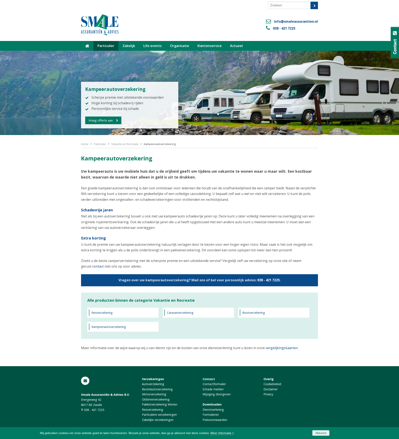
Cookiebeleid (272, 384)
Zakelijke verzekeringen (158, 420)
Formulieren (211, 415)
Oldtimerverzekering (156, 399)
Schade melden (213, 389)
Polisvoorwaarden (215, 420)
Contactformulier (214, 384)
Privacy (268, 394)
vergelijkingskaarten (282, 348)
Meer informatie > (222, 433)
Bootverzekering (253, 313)
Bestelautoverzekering (157, 389)
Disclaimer (271, 389)
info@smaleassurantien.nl (296, 21)
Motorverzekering (154, 394)
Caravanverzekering (180, 313)
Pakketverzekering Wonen (159, 404)
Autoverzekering (153, 384)
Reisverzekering (102, 313)
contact (98, 266)
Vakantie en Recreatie (125, 144)
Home (85, 144)
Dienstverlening (213, 410)
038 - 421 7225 (284, 28)
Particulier (100, 144)
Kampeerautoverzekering (108, 327)
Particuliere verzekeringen (159, 415)
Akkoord (320, 433)
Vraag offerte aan (101, 120)
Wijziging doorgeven (217, 394)
